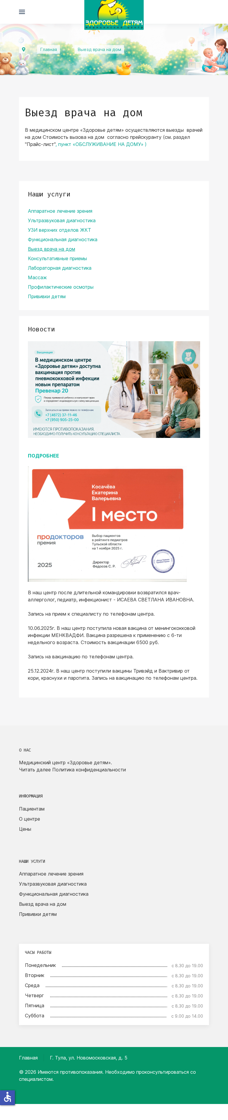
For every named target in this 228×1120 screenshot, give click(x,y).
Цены (25, 829)
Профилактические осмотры (61, 287)
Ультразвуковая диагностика (62, 220)
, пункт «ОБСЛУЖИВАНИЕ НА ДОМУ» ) (101, 144)
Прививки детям (47, 296)
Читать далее (35, 770)
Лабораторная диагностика (59, 268)
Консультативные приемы (57, 258)
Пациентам (32, 809)
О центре (29, 819)
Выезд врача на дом (51, 249)
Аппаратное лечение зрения (60, 211)
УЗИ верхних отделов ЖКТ (59, 230)
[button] (22, 12)
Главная (28, 1058)
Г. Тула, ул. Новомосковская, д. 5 (88, 1058)
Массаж (37, 277)
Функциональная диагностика (62, 239)
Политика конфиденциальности (89, 770)
